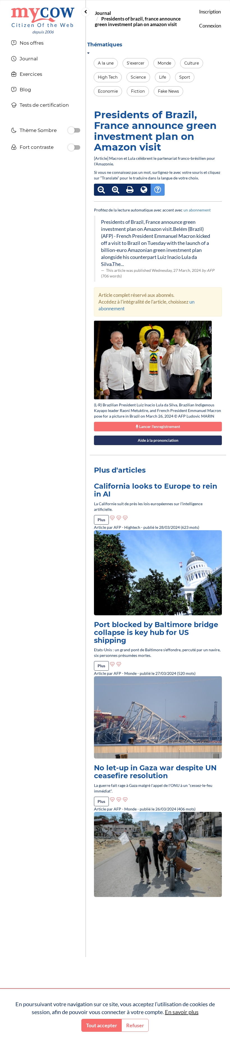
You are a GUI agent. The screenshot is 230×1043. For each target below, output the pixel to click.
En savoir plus (182, 1011)
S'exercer (135, 63)
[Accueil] (43, 17)
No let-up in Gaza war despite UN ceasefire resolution (155, 772)
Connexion (210, 26)
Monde (164, 63)
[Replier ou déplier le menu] (85, 12)
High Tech (108, 77)
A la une (106, 63)
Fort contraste (37, 147)
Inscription (210, 12)
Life (162, 77)
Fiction (138, 91)
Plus (101, 519)
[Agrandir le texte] (115, 190)
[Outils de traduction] (144, 190)
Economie (108, 91)
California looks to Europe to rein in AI (155, 490)
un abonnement (197, 210)
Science (138, 77)
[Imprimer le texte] (130, 190)
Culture (191, 63)
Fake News (168, 91)
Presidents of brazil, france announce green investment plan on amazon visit (138, 21)
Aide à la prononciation (158, 440)
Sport (184, 77)
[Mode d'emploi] (158, 190)
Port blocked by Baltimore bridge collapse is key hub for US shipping (156, 632)
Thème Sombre (38, 130)
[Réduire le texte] (101, 190)
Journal (103, 13)
